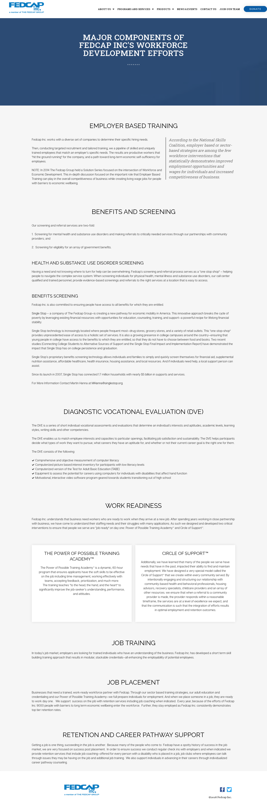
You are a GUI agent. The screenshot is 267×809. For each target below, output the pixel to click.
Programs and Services (133, 9)
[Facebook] (222, 789)
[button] (255, 9)
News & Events (187, 9)
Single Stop (39, 313)
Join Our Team (229, 9)
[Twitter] (229, 789)
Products (163, 9)
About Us (104, 9)
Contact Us (208, 9)
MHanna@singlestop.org (107, 383)
